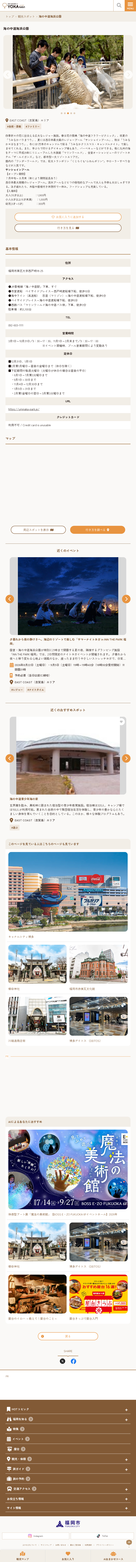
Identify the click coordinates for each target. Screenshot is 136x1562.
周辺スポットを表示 (36, 530)
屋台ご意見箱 (75, 1545)
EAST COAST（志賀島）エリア (29, 120)
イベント (18, 1439)
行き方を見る (65, 228)
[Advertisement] (68, 1083)
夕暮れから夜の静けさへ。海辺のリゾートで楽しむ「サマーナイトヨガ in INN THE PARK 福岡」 (68, 641)
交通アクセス (21, 1488)
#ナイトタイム (35, 689)
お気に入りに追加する (70, 217)
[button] (7, 74)
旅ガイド (18, 1469)
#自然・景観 (14, 126)
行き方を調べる (96, 530)
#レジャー (17, 689)
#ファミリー (33, 126)
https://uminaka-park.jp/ (23, 409)
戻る (68, 1336)
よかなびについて (29, 1545)
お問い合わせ (60, 1545)
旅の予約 (18, 1479)
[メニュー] (130, 5)
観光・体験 (19, 1459)
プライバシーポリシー (105, 1545)
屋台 (16, 1449)
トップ (9, 16)
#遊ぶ (14, 827)
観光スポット (26, 16)
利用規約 (88, 1545)
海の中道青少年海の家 (24, 799)
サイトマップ (46, 1545)
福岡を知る (20, 1419)
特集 (16, 1429)
